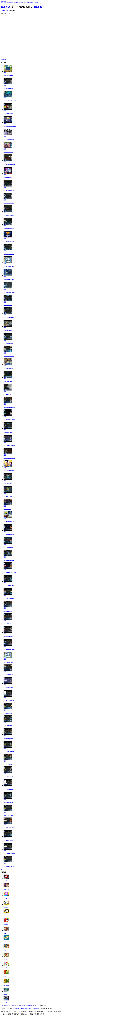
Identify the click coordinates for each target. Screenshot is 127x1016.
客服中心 (23, 1005)
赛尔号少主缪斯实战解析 (9, 585)
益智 (20, 2)
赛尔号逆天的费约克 (8, 330)
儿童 (23, 2)
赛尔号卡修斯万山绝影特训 (9, 445)
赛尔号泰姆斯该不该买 (8, 662)
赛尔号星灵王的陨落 (8, 483)
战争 (16, 2)
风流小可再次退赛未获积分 (9, 827)
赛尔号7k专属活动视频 (8, 75)
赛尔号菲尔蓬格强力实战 (9, 266)
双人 (18, 2)
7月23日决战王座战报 (8, 113)
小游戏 (2, 1005)
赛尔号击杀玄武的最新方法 (9, 458)
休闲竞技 (18, 1005)
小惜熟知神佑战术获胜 (8, 738)
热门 (32, 2)
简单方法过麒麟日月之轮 (9, 534)
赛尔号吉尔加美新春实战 (9, 254)
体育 (25, 2)
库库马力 (5, 941)
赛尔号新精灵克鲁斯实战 (9, 203)
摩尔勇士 (5, 959)
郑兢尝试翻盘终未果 (8, 611)
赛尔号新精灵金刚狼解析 (9, 215)
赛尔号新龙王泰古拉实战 (9, 560)
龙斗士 (5, 976)
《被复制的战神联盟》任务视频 (10, 101)
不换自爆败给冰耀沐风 (8, 802)
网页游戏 (7, 1005)
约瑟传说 (5, 1002)
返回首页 (5, 6)
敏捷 (30, 2)
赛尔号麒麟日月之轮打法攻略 (10, 572)
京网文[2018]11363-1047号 (32, 1008)
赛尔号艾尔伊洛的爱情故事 (9, 164)
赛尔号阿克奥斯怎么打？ (9, 190)
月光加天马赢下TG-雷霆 (9, 751)
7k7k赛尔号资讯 (5, 10)
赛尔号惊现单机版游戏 (8, 368)
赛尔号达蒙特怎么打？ (8, 432)
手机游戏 (12, 1005)
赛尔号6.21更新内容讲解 (9, 470)
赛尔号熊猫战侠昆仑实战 (9, 674)
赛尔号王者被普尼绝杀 (8, 789)
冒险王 (5, 933)
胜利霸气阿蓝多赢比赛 (8, 776)
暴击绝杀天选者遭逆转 (8, 623)
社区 (35, 2)
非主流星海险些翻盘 (8, 725)
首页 (2, 2)
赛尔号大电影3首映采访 (9, 139)
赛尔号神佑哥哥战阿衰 (8, 343)
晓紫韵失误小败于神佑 (8, 636)
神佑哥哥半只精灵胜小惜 (9, 356)
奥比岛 (5, 915)
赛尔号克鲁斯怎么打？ (8, 381)
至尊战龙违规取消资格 (8, 687)
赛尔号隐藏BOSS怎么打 (9, 177)
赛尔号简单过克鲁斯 (8, 305)
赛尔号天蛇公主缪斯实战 (9, 598)
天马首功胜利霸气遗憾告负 (9, 853)
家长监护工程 (30, 1005)
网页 (37, 2)
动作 (6, 2)
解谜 (27, 2)
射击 (13, 2)
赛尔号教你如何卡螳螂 (8, 152)
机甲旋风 (5, 994)
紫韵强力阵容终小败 (8, 713)
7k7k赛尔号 (6, 880)
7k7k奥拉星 (6, 907)
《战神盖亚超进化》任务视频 (10, 126)
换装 (11, 2)
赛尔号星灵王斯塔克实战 (9, 317)
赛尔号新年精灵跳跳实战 (9, 241)
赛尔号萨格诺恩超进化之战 (9, 649)
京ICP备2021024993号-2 (19, 1008)
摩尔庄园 (5, 967)
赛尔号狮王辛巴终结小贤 (9, 700)
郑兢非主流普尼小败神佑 (9, 866)
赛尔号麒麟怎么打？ (8, 394)
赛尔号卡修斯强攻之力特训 (9, 407)
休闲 (4, 2)
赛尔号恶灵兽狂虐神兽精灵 (9, 419)
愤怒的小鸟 (6, 924)
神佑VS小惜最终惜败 (8, 764)
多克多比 (5, 898)
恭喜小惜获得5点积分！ (9, 840)
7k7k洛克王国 (6, 889)
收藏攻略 (37, 6)
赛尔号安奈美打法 (7, 509)
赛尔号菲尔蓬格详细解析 (9, 279)
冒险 (9, 2)
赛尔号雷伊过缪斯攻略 (8, 547)
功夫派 (5, 950)
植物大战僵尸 (6, 985)
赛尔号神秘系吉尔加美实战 (9, 292)
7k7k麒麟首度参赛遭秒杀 (9, 815)
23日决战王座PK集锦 (8, 88)
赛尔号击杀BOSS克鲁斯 (9, 228)
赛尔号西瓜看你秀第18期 (9, 521)
